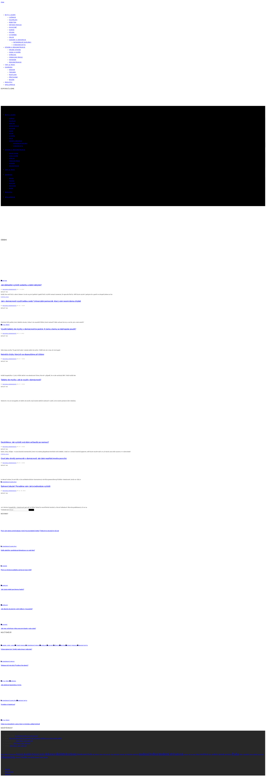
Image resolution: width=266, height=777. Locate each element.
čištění (41, 757)
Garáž (11, 30)
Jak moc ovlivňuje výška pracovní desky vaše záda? (18, 628)
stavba (251, 754)
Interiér (12, 59)
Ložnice (12, 17)
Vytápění (13, 35)
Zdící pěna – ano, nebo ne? (24, 741)
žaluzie (46, 757)
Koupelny (13, 20)
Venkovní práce (16, 57)
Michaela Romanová (9, 289)
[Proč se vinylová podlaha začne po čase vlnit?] (6, 563)
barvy (7, 754)
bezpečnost (12, 754)
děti (93, 754)
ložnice (129, 754)
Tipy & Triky (10, 64)
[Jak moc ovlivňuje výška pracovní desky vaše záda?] (6, 622)
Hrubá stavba (15, 50)
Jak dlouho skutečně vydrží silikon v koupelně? (17, 609)
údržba (32, 757)
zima (28, 757)
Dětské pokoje (15, 25)
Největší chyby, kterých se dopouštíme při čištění (22, 354)
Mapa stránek (9, 772)
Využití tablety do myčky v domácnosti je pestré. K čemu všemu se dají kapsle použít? (38, 329)
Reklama (7, 774)
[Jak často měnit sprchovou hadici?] (6, 583)
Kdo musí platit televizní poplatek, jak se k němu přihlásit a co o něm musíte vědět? (35, 738)
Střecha (12, 55)
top (262, 754)
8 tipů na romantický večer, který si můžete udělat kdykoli (20, 724)
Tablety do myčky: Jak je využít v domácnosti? (21, 380)
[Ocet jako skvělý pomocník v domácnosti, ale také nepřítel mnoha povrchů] (6, 477)
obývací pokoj (192, 754)
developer (71, 754)
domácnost (82, 754)
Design (12, 69)
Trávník (12, 72)
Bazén (11, 79)
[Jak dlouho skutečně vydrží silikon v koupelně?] (6, 602)
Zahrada (8, 67)
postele (222, 754)
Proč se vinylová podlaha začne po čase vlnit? (16, 570)
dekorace (50, 754)
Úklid (11, 37)
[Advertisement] (133, 222)
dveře (89, 754)
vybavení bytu (8, 756)
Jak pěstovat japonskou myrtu (11, 685)
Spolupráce (10, 84)
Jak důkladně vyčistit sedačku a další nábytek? (21, 285)
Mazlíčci (8, 82)
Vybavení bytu (19, 45)
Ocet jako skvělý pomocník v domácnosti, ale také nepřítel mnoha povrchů (34, 458)
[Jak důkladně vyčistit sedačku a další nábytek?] (19, 278)
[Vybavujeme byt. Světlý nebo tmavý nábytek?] (6, 643)
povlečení (228, 754)
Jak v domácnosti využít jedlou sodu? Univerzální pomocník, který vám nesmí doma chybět (41, 301)
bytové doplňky (24, 753)
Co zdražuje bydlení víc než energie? (26, 736)
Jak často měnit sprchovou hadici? (12, 589)
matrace (136, 754)
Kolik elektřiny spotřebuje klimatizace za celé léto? (18, 550)
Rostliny (13, 74)
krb (126, 754)
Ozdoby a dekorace (17, 40)
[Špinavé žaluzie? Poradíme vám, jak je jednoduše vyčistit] (6, 505)
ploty (210, 754)
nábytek (179, 754)
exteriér (121, 754)
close (2, 2)
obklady (186, 754)
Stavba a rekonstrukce (15, 47)
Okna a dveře (15, 52)
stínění (255, 754)
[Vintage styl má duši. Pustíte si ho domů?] (6, 659)
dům (112, 754)
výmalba (23, 757)
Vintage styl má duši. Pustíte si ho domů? (14, 665)
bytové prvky (38, 754)
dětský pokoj (99, 754)
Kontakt (7, 769)
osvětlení (204, 754)
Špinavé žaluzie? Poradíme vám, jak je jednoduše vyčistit (25, 486)
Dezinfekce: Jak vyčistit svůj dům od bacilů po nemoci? (25, 442)
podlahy (215, 754)
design (60, 754)
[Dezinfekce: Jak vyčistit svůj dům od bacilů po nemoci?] (19, 438)
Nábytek (12, 22)
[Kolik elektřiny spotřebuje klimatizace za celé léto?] (6, 544)
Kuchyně (13, 27)
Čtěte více (5, 296)
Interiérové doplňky (22, 42)
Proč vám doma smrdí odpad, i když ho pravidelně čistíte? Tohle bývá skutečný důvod (30, 531)
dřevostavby (107, 754)
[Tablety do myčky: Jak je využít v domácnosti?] (6, 398)
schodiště (246, 754)
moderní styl (166, 754)
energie (116, 754)
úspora (37, 757)
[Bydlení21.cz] (20, 11)
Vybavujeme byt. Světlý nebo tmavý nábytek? (16, 649)
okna (198, 754)
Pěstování (13, 77)
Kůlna (11, 32)
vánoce (17, 757)
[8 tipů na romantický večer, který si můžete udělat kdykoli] (6, 717)
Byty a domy (10, 15)
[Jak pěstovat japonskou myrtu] (6, 678)
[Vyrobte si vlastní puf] (6, 698)
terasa (259, 754)
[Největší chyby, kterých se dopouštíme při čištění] (6, 373)
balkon (3, 754)
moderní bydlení (148, 754)
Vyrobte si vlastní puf (8, 704)
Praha (235, 754)
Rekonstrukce (15, 62)
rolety (241, 754)
